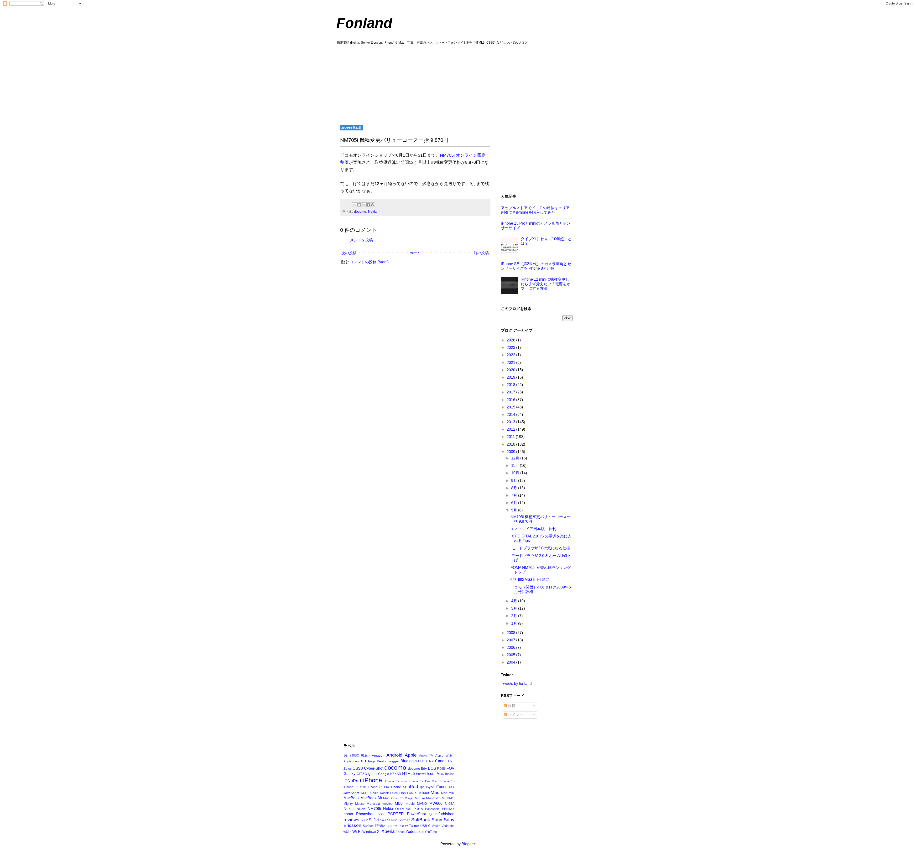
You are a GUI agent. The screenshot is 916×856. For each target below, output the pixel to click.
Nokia (372, 211)
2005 (511, 655)
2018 (511, 385)
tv (406, 826)
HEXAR (395, 774)
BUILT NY (425, 761)
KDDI (364, 793)
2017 (511, 392)
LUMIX (412, 793)
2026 (511, 340)
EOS (432, 768)
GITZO (362, 774)
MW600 (435, 803)
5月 (514, 510)
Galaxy (349, 774)
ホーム (415, 253)
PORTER (396, 814)
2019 (511, 377)
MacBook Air (371, 798)
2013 (511, 422)
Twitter (414, 826)
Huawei (421, 774)
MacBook (351, 798)
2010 (511, 444)
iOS (347, 781)
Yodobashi (415, 832)
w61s (347, 832)
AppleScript (351, 761)
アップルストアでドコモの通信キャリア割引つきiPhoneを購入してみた (535, 210)
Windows (369, 832)
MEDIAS (448, 798)
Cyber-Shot (373, 768)
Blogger (393, 761)
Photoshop (365, 814)
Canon (441, 761)
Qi (430, 814)
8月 (514, 488)
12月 (515, 458)
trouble (399, 826)
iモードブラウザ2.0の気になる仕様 (540, 548)
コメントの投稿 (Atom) (369, 262)
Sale (383, 820)
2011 (511, 437)
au (363, 760)
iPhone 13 (447, 781)
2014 (511, 415)
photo (348, 814)
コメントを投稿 (359, 240)
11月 (515, 466)
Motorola (373, 803)
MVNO (422, 803)
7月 (514, 495)
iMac (440, 774)
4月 (514, 601)
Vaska (436, 826)
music (410, 803)
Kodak (384, 793)
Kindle (374, 793)
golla (372, 774)
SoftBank (420, 819)
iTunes (441, 787)
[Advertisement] (458, 84)
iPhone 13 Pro (378, 787)
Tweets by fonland (516, 683)
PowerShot (416, 814)
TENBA (380, 826)
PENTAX (448, 809)
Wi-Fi (356, 832)
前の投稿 (481, 253)
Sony (437, 819)
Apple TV (426, 755)
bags (371, 761)
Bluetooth (409, 761)
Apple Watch (444, 755)
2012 (511, 429)
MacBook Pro (393, 798)
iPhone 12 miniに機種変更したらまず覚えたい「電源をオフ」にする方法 (545, 283)
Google (383, 774)
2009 (511, 452)
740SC (354, 755)
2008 (511, 633)
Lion (402, 793)
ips (422, 787)
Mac (435, 792)
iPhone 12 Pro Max (423, 781)
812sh (365, 755)
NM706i (374, 809)
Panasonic (432, 809)
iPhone (372, 780)
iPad (356, 780)
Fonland (364, 23)
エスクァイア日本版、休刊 (533, 529)
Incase (449, 774)
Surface (368, 826)
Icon (430, 774)
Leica (394, 793)
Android (394, 755)
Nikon (361, 809)
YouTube (431, 832)
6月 (514, 503)
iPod (413, 786)
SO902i (392, 820)
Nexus (349, 809)
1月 (514, 623)
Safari (374, 820)
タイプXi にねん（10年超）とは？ (546, 241)
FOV (450, 768)
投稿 (511, 706)
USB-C (425, 826)
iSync (430, 787)
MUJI (399, 803)
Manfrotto (433, 798)
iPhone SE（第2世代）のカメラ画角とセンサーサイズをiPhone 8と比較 (536, 266)
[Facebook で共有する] (368, 204)
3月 (514, 608)
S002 (364, 820)
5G (346, 755)
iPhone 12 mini (396, 781)
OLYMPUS (403, 809)
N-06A (449, 803)
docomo (360, 211)
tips (389, 826)
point (381, 814)
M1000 (423, 793)
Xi (378, 832)
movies (387, 803)
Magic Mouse (415, 798)
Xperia (388, 831)
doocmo (414, 768)
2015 (511, 407)
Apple (411, 755)
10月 (515, 473)
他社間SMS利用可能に (529, 580)
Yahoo (400, 832)
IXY (451, 787)
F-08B (441, 768)
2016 (511, 400)
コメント (515, 715)
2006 (511, 647)
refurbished (444, 814)
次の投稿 (349, 253)
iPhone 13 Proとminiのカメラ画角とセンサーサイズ (536, 225)
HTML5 (408, 774)
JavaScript (351, 793)
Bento (381, 761)
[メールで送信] (354, 204)
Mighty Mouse (354, 803)
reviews (351, 819)
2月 (514, 616)
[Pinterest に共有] (372, 204)
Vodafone (448, 826)
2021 (511, 363)
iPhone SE (398, 787)
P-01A (418, 809)
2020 (511, 370)
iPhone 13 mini (355, 787)
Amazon (378, 755)
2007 (511, 640)
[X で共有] (363, 204)
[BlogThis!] (359, 204)
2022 (511, 355)
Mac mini (447, 793)
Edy (424, 768)
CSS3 (358, 768)
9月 (514, 481)
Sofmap (404, 820)
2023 (511, 347)
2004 (511, 662)
